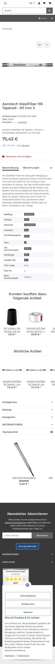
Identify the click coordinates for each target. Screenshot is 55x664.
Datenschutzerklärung (15, 522)
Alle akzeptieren (28, 595)
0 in (26, 260)
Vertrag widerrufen (27, 546)
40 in (26, 255)
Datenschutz (23, 655)
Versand (25, 145)
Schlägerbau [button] (9, 402)
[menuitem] (43, 18)
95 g (26, 230)
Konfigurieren (28, 604)
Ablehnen (28, 612)
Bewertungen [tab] (31, 167)
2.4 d (26, 220)
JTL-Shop (32, 660)
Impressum (10, 655)
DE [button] (30, 3)
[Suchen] (49, 11)
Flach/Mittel (29, 214)
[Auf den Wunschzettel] (47, 45)
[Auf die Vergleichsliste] (39, 45)
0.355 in (27, 249)
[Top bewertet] (51, 432)
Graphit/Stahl (30, 225)
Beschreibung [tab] (10, 167)
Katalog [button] (6, 409)
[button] (39, 3)
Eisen (27, 236)
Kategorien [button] (8, 417)
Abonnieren (42, 535)
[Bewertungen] (24, 481)
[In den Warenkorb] (4, 37)
